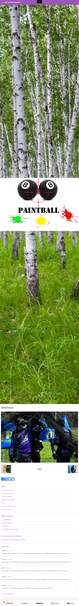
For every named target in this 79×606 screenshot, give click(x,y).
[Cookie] (4, 602)
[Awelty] (55, 603)
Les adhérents (6, 520)
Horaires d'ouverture (8, 506)
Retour (39, 469)
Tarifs (4, 503)
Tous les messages (8, 594)
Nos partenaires (7, 509)
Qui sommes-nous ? (8, 490)
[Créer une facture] (70, 603)
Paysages (5, 526)
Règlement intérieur (8, 500)
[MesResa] (39, 603)
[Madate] (24, 603)
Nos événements (7, 523)
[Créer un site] (9, 603)
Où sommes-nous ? (8, 493)
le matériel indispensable (10, 529)
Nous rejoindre (7, 496)
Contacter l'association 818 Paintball (13, 540)
